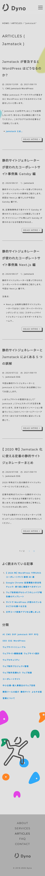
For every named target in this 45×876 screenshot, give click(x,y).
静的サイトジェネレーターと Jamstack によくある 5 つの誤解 (22, 357)
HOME (5, 23)
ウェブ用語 (27, 672)
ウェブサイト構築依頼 (13, 653)
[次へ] (29, 551)
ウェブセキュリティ (11, 660)
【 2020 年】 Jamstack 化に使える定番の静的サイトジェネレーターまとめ (22, 456)
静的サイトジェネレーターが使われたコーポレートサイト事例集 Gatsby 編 (21, 167)
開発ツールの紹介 (11, 692)
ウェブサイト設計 (32, 653)
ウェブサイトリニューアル (14, 647)
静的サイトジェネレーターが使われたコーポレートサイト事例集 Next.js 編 (21, 258)
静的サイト (26, 692)
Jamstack (16, 88)
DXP (14, 634)
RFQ (36, 634)
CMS (8, 88)
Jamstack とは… (14, 131)
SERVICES (22, 828)
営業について (9, 698)
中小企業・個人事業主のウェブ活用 (19, 685)
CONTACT (22, 844)
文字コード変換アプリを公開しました (23, 612)
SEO (5, 641)
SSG (18, 377)
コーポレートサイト (11, 679)
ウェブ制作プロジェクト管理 (16, 666)
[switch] (40, 7)
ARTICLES (17, 23)
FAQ (22, 838)
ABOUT (22, 823)
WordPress (28, 88)
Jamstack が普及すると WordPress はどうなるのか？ (22, 68)
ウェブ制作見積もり (12, 672)
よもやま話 (37, 692)
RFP (31, 634)
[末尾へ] (34, 551)
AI (4, 634)
